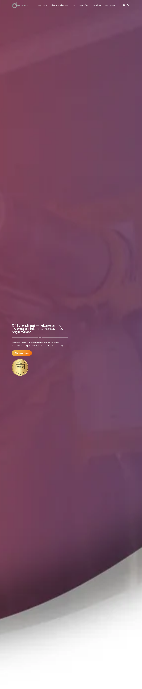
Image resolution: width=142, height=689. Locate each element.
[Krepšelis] (128, 5)
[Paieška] (124, 5)
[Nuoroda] (20, 5)
